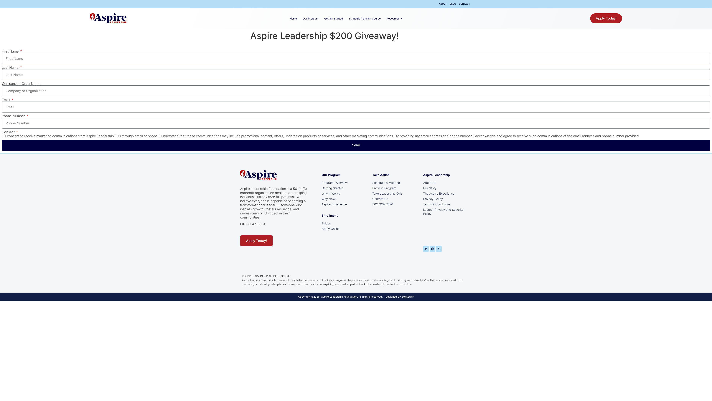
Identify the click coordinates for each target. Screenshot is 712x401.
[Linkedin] (426, 249)
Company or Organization (21, 83)
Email (6, 100)
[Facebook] (432, 249)
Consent (9, 132)
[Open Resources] (401, 18)
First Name (10, 51)
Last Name (10, 67)
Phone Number (14, 116)
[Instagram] (439, 249)
